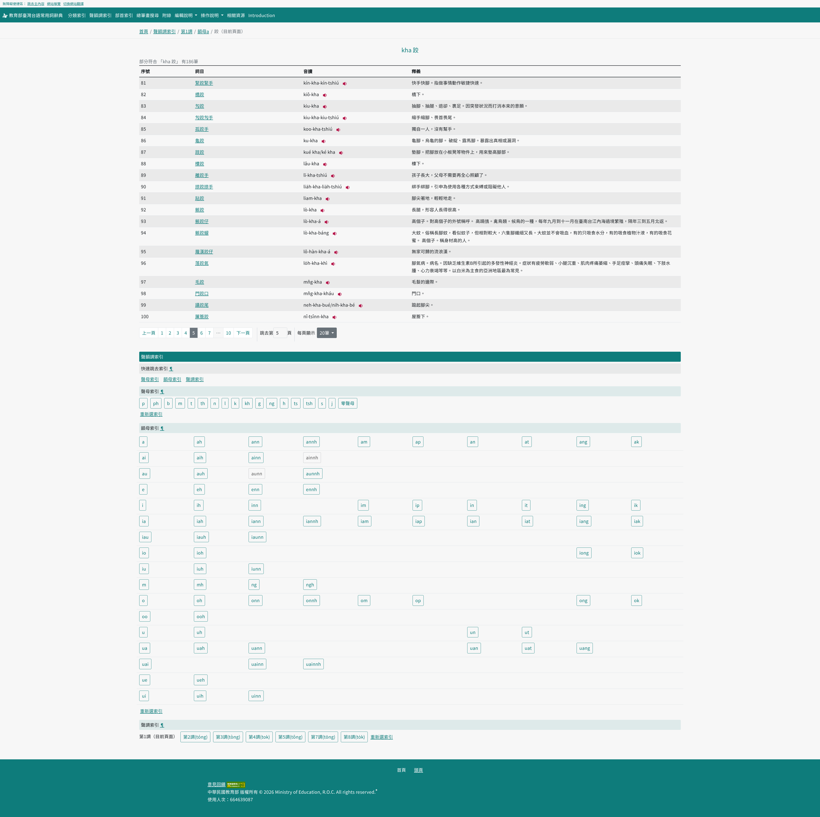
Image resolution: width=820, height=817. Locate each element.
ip (417, 505)
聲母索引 (150, 379)
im (363, 505)
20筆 (325, 332)
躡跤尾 (202, 305)
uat (528, 648)
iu (144, 568)
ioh (200, 552)
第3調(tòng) (228, 737)
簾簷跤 (202, 316)
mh (200, 584)
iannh (312, 521)
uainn (257, 664)
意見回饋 (217, 784)
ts (296, 403)
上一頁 (148, 332)
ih (199, 505)
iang (584, 521)
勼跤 (199, 105)
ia (144, 521)
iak (637, 521)
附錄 (166, 15)
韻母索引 (172, 379)
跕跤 (199, 198)
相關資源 (236, 15)
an (472, 441)
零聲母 (347, 403)
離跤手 (202, 175)
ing (582, 505)
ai (144, 457)
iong (584, 552)
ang (583, 441)
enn (255, 489)
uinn (256, 696)
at (527, 441)
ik (636, 505)
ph (156, 403)
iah (200, 521)
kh (247, 403)
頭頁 (418, 770)
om (364, 600)
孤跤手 (202, 129)
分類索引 (77, 15)
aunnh (313, 473)
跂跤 (199, 152)
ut (527, 632)
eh (199, 489)
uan (474, 648)
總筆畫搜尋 (147, 15)
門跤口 (202, 293)
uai (145, 664)
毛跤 (199, 281)
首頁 (143, 31)
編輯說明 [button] (184, 15)
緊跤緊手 (204, 82)
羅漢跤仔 (204, 251)
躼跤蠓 (202, 232)
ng (271, 403)
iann (256, 521)
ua (144, 648)
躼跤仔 (202, 221)
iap (418, 521)
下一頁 (243, 332)
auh (201, 473)
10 (228, 332)
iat (527, 521)
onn (255, 600)
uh (199, 632)
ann (255, 441)
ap (418, 441)
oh (199, 600)
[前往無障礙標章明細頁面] (236, 784)
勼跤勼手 (204, 117)
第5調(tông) (290, 737)
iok (637, 552)
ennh (311, 489)
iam (365, 521)
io (144, 552)
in (472, 505)
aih (200, 457)
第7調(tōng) (323, 737)
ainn (256, 457)
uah (201, 648)
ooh (201, 616)
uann (256, 648)
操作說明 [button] (210, 15)
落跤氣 (202, 263)
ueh (201, 679)
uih (200, 696)
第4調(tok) (259, 737)
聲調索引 (195, 379)
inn (254, 505)
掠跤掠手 (204, 186)
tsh (309, 403)
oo (145, 616)
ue (144, 679)
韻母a (203, 31)
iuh (200, 568)
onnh (311, 600)
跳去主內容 (35, 3)
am (364, 441)
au (144, 473)
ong (583, 600)
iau (145, 537)
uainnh (313, 664)
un (473, 632)
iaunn (257, 537)
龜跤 (199, 140)
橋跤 (199, 94)
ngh (310, 584)
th (203, 403)
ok (636, 600)
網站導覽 (54, 3)
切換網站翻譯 (73, 3)
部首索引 (124, 15)
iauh (201, 537)
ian (473, 521)
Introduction (261, 15)
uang (584, 648)
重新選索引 (151, 414)
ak (636, 441)
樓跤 (199, 163)
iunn (256, 568)
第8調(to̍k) (354, 737)
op (418, 600)
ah (199, 441)
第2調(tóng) (195, 737)
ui (144, 696)
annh (311, 441)
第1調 (186, 31)
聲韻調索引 (100, 15)
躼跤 (199, 209)
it (526, 505)
